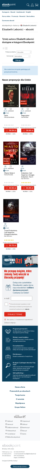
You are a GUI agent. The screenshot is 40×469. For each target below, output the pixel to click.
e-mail (6, 298)
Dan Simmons (25, 178)
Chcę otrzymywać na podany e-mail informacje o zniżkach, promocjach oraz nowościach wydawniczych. (20, 306)
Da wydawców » (18, 346)
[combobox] (23, 52)
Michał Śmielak (8, 175)
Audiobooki (20, 12)
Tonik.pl (15, 460)
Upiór (6, 115)
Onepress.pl (26, 421)
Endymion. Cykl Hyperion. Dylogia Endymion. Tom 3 (27, 175)
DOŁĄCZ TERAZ (15, 314)
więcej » (27, 309)
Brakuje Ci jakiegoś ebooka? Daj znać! (24, 363)
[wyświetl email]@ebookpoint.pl (27, 453)
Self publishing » (18, 373)
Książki (28, 12)
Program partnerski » (20, 329)
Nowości (22, 16)
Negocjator (25, 115)
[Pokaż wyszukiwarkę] (28, 5)
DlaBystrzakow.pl (12, 427)
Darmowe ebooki (8, 20)
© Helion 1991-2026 (8, 449)
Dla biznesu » (17, 354)
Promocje (15, 16)
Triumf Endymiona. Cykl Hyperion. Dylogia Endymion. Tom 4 (10, 233)
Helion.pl (10, 421)
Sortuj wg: (10, 56)
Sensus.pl (10, 424)
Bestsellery (31, 16)
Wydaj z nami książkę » (21, 337)
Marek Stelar (24, 117)
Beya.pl (24, 431)
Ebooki (12, 12)
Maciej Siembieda (9, 117)
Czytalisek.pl (11, 434)
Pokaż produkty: (10, 52)
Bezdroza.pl (26, 427)
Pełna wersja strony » (20, 466)
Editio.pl (24, 424)
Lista (3, 48)
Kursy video (6, 16)
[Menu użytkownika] (32, 5)
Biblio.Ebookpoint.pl (13, 437)
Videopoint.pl (11, 431)
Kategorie (5, 12)
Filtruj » (18, 60)
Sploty (24, 434)
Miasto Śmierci (9, 173)
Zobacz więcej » (10, 323)
